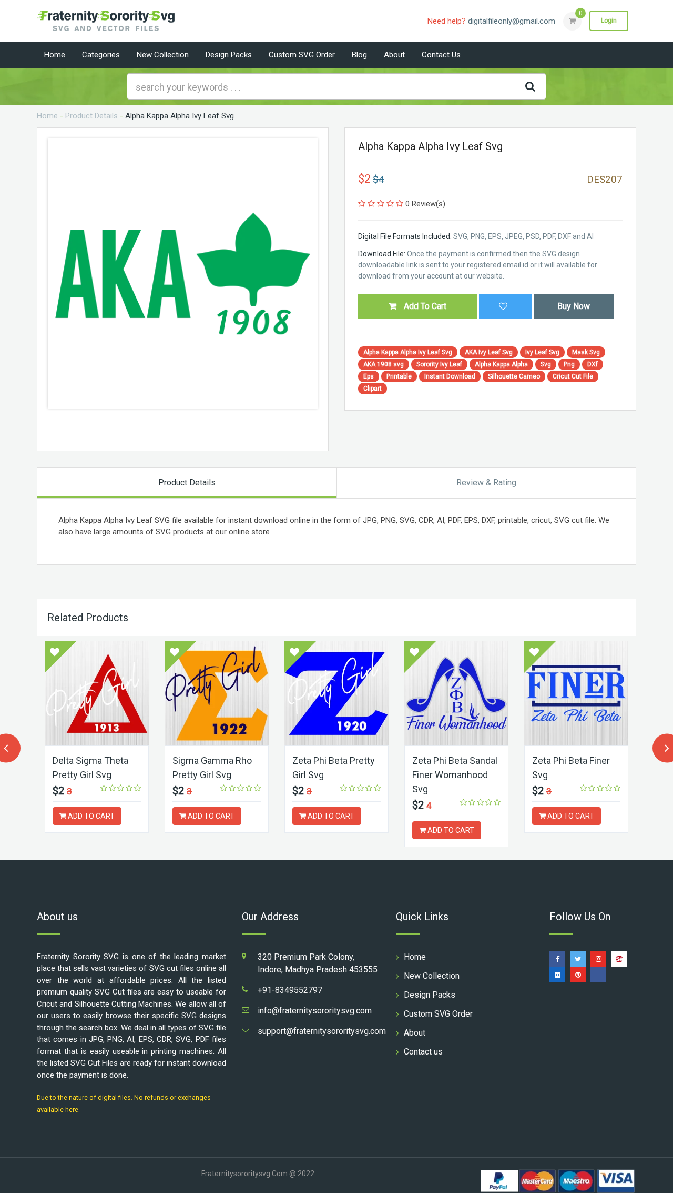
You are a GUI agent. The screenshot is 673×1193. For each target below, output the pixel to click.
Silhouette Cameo (514, 376)
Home (54, 54)
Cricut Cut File (573, 376)
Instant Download (449, 376)
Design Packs (229, 54)
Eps (368, 376)
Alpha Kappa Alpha (501, 364)
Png (569, 364)
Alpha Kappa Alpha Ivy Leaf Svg (407, 352)
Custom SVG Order (302, 54)
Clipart (372, 388)
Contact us (441, 54)
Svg (546, 364)
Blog (359, 54)
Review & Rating (486, 483)
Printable (399, 376)
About (394, 54)
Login (609, 20)
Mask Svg (586, 352)
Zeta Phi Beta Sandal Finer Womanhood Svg (454, 774)
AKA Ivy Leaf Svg (489, 352)
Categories (101, 54)
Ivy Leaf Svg (542, 352)
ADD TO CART (90, 816)
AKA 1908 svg (383, 364)
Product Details (91, 116)
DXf (592, 364)
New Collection (163, 54)
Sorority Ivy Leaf (439, 364)
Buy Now (573, 306)
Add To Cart (424, 306)
